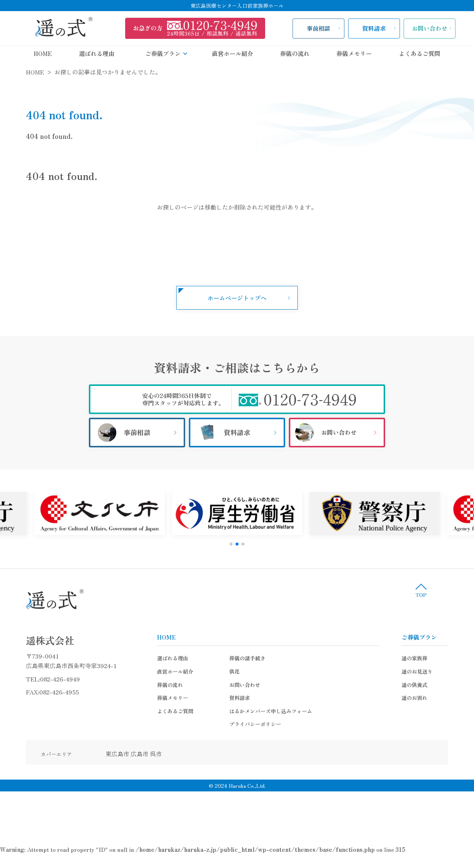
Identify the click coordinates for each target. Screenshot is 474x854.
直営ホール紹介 (232, 53)
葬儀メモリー (354, 53)
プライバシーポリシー (255, 724)
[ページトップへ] (421, 590)
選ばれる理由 (96, 53)
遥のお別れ (414, 697)
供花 (234, 671)
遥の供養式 (414, 684)
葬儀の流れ (295, 53)
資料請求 (374, 28)
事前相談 (318, 28)
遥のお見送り (417, 671)
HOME (43, 53)
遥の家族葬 (414, 658)
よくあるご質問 (419, 53)
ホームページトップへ (237, 297)
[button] (231, 544)
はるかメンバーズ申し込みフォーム (270, 711)
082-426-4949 (60, 678)
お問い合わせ (429, 28)
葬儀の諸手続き (247, 658)
